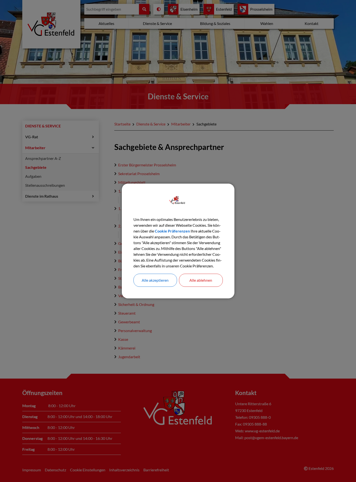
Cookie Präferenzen (172, 231)
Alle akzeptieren (155, 280)
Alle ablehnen (200, 280)
